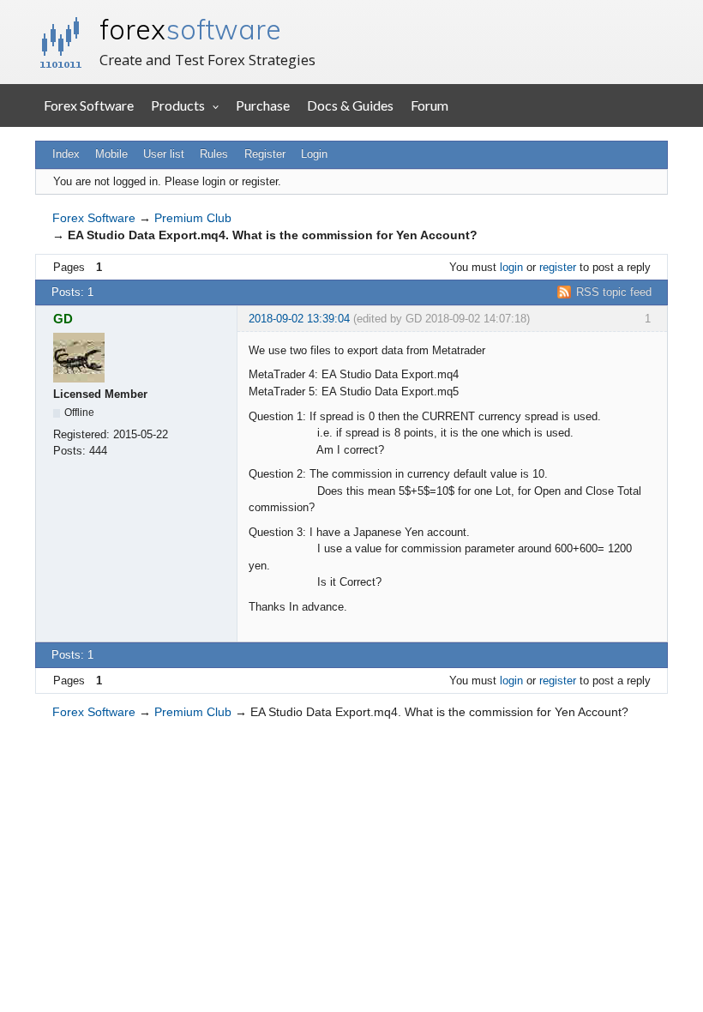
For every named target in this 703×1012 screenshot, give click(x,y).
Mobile (111, 154)
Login (314, 154)
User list (163, 154)
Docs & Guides (350, 105)
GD (63, 318)
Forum (429, 105)
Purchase (263, 105)
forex (190, 29)
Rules (214, 154)
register (557, 267)
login (511, 267)
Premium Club (192, 218)
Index (66, 154)
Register (264, 154)
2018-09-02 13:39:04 (299, 318)
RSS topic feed (614, 292)
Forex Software (89, 105)
